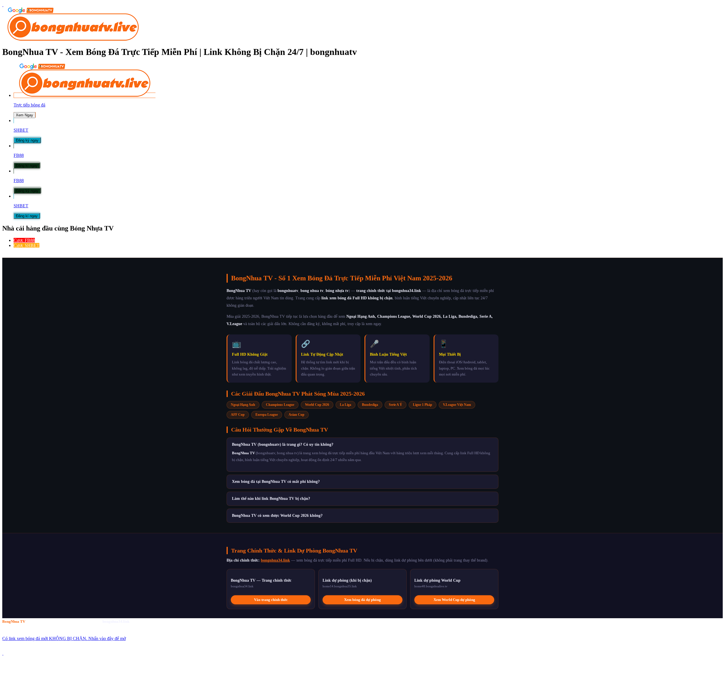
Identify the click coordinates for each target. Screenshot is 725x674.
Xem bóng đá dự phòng (362, 600)
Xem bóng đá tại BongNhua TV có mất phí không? (276, 481)
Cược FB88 (24, 240)
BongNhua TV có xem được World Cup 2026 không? (277, 515)
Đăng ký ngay (27, 140)
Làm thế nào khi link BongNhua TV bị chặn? (271, 498)
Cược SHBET (26, 245)
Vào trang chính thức (271, 600)
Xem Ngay (24, 115)
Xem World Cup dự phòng (454, 600)
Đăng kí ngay (27, 165)
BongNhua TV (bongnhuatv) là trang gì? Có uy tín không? (282, 444)
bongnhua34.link (275, 560)
